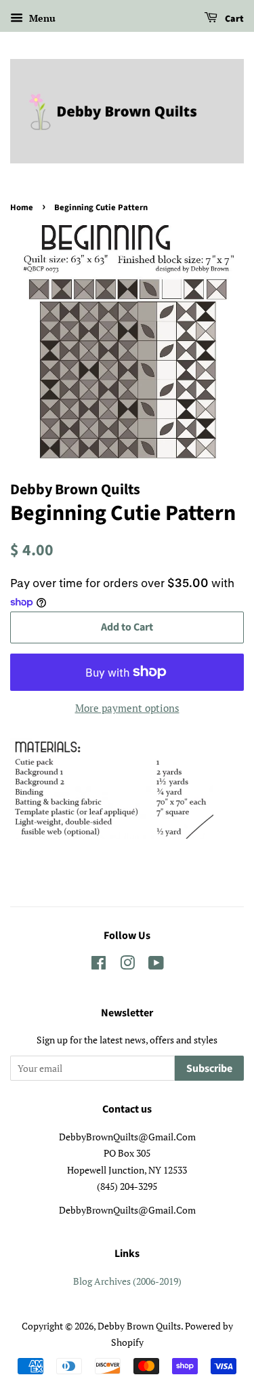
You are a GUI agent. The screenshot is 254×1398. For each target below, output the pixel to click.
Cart (233, 19)
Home (21, 207)
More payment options (127, 708)
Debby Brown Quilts (139, 1325)
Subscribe (209, 1068)
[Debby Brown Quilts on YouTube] (156, 965)
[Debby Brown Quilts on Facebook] (98, 965)
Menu (41, 18)
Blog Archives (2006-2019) (127, 1281)
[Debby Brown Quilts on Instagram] (127, 965)
